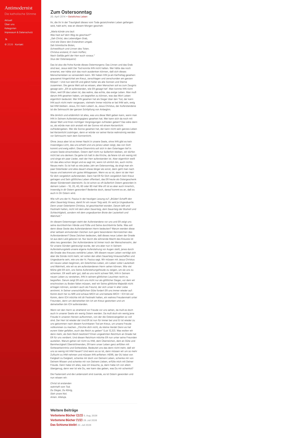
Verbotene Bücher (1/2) (73, 420)
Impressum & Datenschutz (19, 32)
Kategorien (10, 28)
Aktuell (8, 20)
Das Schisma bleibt (70, 424)
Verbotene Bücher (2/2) (73, 415)
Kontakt (19, 44)
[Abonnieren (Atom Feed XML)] (6, 40)
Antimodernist (19, 7)
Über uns (9, 24)
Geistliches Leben (77, 16)
